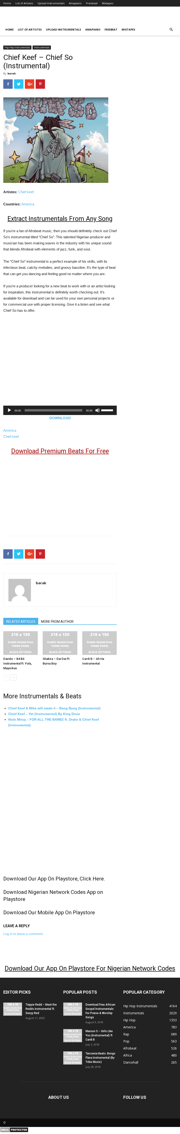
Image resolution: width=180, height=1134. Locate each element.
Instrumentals (41, 47)
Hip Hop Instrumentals (17, 47)
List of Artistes (24, 3)
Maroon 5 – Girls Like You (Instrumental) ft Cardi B (99, 1035)
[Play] (9, 410)
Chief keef (26, 192)
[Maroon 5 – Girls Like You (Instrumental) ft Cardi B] (72, 1035)
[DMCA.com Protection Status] (14, 1131)
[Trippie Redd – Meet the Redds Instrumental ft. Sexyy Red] (12, 1009)
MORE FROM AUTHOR (57, 621)
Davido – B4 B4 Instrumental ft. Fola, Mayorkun (17, 663)
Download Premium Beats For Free (60, 451)
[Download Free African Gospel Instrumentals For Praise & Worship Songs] (72, 1009)
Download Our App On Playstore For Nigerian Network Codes (90, 968)
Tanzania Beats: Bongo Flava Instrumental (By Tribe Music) (100, 1058)
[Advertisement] (42, 365)
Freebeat (92, 3)
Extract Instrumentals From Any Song (60, 219)
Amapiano (75, 3)
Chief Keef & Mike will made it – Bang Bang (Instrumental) (54, 708)
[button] (171, 29)
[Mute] (97, 410)
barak (12, 73)
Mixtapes (107, 3)
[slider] (107, 410)
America (27, 204)
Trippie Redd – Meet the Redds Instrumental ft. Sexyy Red (41, 1009)
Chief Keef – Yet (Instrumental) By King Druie (44, 714)
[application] (60, 410)
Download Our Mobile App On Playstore (49, 912)
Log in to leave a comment (23, 934)
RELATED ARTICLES (20, 621)
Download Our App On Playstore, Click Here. (54, 879)
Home (7, 3)
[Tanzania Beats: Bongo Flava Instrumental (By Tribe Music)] (72, 1058)
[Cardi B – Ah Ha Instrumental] (99, 643)
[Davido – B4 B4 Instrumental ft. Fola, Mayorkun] (20, 643)
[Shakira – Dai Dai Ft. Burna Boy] (60, 643)
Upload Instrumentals (51, 3)
